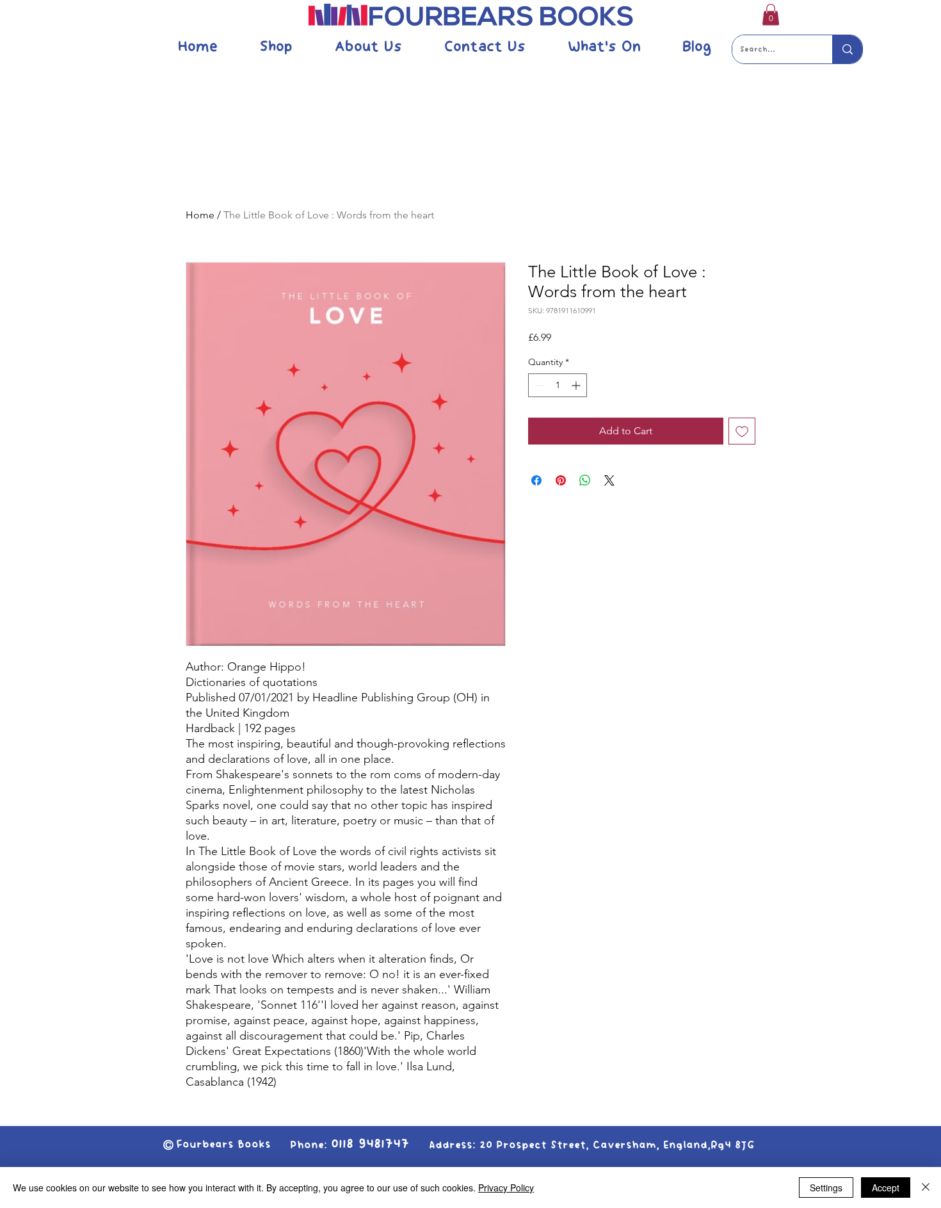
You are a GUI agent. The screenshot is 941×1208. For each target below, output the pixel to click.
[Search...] (847, 49)
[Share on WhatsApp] (585, 480)
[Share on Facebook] (536, 480)
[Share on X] (609, 480)
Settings (826, 1187)
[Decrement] (538, 385)
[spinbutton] (557, 385)
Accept (885, 1187)
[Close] (925, 1187)
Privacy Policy (506, 1187)
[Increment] (577, 385)
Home (200, 215)
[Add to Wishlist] (741, 431)
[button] (771, 14)
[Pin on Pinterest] (560, 480)
